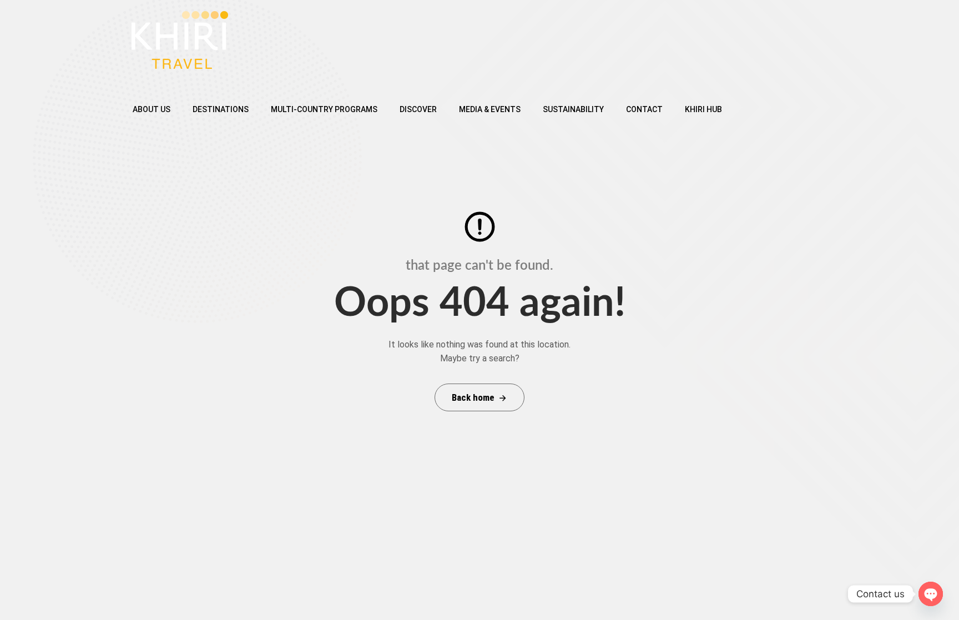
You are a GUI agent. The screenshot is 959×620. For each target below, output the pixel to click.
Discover (418, 109)
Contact (644, 109)
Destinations (221, 109)
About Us (151, 109)
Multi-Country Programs (324, 109)
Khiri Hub (703, 109)
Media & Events (490, 109)
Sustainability (573, 109)
